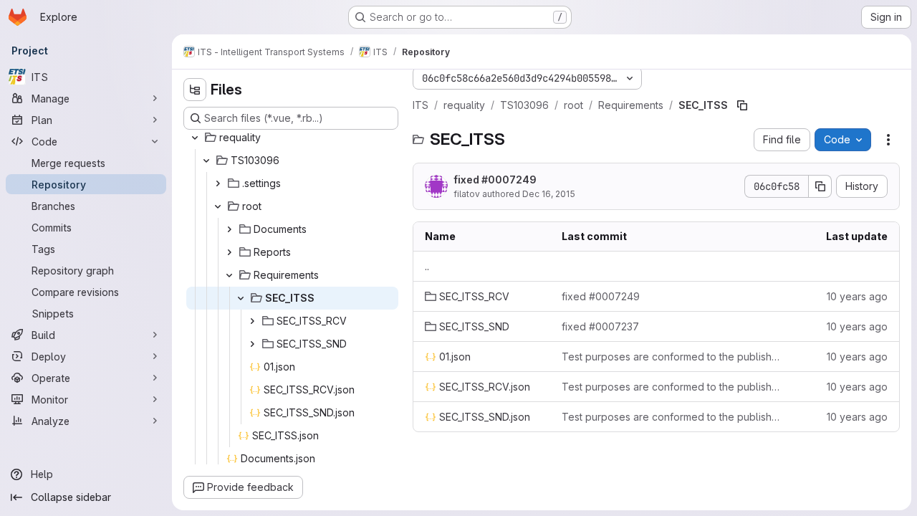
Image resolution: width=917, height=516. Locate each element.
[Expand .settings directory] (217, 183)
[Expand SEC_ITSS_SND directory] (252, 344)
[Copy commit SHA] (820, 186)
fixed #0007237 (600, 326)
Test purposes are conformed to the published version (673, 356)
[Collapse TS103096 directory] (206, 160)
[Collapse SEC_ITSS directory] (240, 298)
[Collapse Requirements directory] (229, 275)
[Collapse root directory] (217, 206)
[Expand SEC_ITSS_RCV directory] (252, 321)
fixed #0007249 (495, 179)
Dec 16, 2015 (548, 193)
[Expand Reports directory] (229, 252)
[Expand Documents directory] (229, 229)
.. (427, 266)
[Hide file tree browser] (194, 89)
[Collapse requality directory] (194, 137)
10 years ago (857, 296)
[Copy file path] (742, 105)
